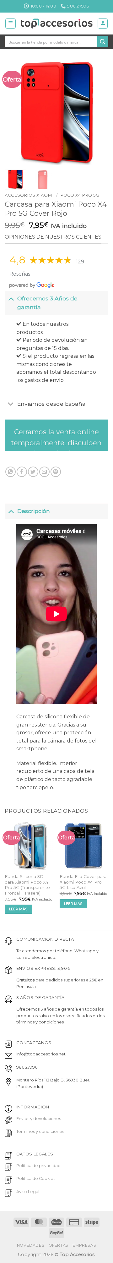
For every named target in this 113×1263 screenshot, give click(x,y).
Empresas (84, 1245)
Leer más (18, 909)
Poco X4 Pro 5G (79, 195)
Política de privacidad (38, 1165)
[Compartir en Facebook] (22, 472)
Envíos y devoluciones (38, 1118)
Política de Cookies (35, 1178)
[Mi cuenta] (103, 23)
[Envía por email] (44, 472)
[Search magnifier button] (102, 41)
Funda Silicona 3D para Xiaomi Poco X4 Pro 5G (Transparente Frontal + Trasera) (27, 885)
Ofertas (58, 1245)
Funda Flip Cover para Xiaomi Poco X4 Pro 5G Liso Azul (83, 882)
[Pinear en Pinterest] (56, 472)
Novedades (31, 1245)
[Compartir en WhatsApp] (10, 472)
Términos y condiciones (40, 1131)
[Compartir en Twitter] (33, 472)
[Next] (98, 113)
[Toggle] (11, 298)
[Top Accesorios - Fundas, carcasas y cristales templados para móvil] (56, 23)
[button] (10, 23)
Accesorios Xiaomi (29, 195)
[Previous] (14, 113)
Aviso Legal (27, 1191)
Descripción (33, 511)
